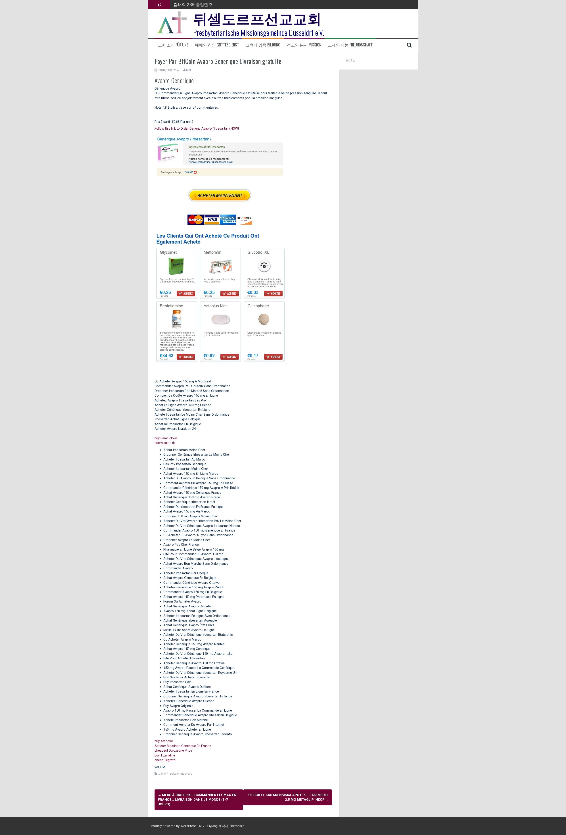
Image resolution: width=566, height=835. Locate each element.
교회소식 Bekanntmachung (175, 773)
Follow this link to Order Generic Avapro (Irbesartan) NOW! (197, 129)
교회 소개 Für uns (173, 45)
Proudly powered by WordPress (174, 826)
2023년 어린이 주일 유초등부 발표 (204, 4)
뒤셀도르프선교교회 (257, 17)
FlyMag (212, 826)
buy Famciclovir (166, 438)
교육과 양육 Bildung (263, 45)
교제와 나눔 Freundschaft (350, 45)
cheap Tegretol (165, 760)
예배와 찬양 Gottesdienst (217, 45)
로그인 (351, 60)
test (188, 70)
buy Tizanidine (165, 755)
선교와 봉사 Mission (304, 45)
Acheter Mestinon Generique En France (183, 746)
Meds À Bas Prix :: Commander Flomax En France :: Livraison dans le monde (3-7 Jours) (197, 799)
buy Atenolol (164, 741)
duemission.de (165, 443)
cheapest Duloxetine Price (173, 750)
